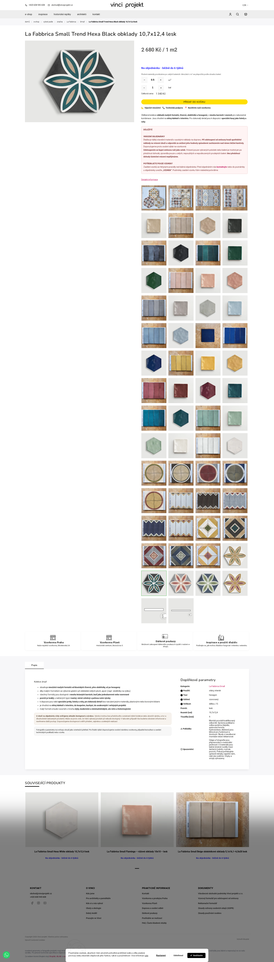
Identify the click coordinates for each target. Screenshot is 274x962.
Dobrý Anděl (91, 913)
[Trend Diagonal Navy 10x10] (181, 556)
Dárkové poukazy (149, 913)
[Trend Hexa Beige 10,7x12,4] (235, 556)
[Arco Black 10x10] (181, 473)
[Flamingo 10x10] (208, 280)
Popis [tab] (34, 665)
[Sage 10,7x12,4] (154, 446)
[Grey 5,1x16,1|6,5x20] (154, 308)
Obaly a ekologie (93, 908)
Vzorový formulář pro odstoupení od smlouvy (218, 898)
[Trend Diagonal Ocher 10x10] (208, 556)
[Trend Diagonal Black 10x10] (235, 528)
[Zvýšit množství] (161, 80)
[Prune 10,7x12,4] (208, 390)
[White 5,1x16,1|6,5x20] (208, 446)
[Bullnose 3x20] (154, 611)
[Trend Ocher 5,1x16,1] (181, 528)
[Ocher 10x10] (208, 363)
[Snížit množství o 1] (144, 88)
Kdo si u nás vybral (94, 903)
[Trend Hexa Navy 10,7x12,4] (208, 583)
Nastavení (161, 955)
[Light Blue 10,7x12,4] (181, 335)
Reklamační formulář (207, 903)
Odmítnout (178, 955)
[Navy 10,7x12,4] (154, 363)
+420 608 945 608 (38, 897)
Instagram (38, 903)
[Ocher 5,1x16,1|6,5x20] (181, 363)
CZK (244, 5)
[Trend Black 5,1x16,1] (208, 501)
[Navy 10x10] (208, 335)
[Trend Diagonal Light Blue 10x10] (154, 556)
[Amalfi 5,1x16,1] (208, 198)
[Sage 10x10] (235, 418)
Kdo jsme (90, 893)
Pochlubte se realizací (152, 918)
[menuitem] (30, 14)
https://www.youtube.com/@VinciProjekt (45, 903)
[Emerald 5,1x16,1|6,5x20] (208, 253)
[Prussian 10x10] (235, 390)
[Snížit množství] (144, 80)
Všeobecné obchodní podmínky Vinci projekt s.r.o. (220, 893)
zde (146, 955)
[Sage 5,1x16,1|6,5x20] (208, 418)
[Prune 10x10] (181, 390)
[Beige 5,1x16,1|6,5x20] (181, 225)
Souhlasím (198, 955)
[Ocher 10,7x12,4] (235, 363)
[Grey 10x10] (181, 308)
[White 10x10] (181, 446)
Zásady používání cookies (209, 913)
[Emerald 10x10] (235, 253)
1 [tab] (137, 868)
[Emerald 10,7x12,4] (154, 280)
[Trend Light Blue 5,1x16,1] (235, 501)
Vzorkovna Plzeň (149, 903)
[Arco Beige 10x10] (154, 473)
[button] (6, 954)
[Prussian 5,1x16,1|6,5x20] (154, 418)
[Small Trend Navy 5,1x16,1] (154, 528)
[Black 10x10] (235, 225)
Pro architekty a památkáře (98, 898)
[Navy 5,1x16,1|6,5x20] (235, 335)
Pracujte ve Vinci (93, 918)
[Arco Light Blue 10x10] (208, 473)
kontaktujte (222, 167)
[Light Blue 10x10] (235, 308)
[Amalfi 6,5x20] (235, 198)
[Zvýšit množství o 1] (161, 88)
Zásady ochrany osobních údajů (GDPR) (216, 908)
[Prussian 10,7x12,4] (181, 418)
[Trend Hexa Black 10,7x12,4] (154, 583)
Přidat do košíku (194, 102)
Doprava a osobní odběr (152, 908)
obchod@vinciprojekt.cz (41, 893)
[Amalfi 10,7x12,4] (154, 198)
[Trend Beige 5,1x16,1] (181, 501)
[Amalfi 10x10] (181, 198)
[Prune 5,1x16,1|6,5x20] (154, 390)
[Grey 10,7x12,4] (208, 308)
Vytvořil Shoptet (243, 939)
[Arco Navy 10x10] (235, 473)
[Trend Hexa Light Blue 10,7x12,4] (181, 583)
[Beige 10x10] (154, 225)
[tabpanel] (61, 829)
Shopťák (52, 956)
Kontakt (145, 893)
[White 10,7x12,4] (235, 446)
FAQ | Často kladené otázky (154, 923)
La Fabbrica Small (217, 686)
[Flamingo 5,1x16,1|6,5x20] (181, 280)
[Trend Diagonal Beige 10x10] (208, 528)
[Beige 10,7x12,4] (208, 225)
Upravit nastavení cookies (35, 940)
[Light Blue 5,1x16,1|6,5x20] (154, 335)
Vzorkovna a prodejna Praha (155, 898)
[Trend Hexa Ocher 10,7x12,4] (235, 583)
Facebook (32, 903)
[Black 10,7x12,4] (181, 253)
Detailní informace (149, 179)
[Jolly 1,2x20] (181, 611)
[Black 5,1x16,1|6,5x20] (154, 253)
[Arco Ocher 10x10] (154, 501)
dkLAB (58, 956)
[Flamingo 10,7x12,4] (235, 280)
